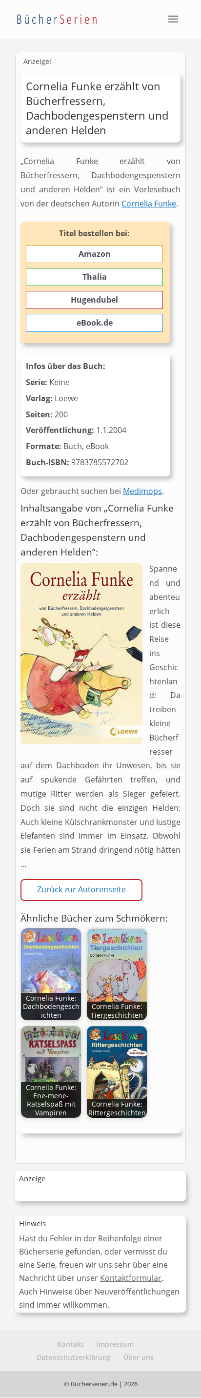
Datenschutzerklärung (74, 1357)
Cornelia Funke (148, 203)
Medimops (142, 491)
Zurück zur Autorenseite (81, 889)
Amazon (95, 253)
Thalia (94, 276)
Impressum (115, 1344)
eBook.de (95, 322)
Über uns (138, 1357)
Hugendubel (94, 299)
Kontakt (70, 1344)
